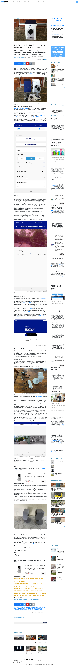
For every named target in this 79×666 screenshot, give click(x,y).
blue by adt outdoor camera (36, 609)
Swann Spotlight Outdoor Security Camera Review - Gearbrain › (27, 580)
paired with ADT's (39, 396)
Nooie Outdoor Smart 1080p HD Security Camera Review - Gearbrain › (28, 588)
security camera (30, 607)
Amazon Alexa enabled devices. (31, 318)
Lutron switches (17, 299)
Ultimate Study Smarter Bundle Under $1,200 (59, 465)
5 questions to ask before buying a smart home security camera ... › (28, 583)
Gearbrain (60, 564)
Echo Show (30, 308)
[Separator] (33, 63)
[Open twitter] (24, 659)
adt (20, 607)
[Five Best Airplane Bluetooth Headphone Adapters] (31, 648)
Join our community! (56, 34)
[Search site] (77, 2)
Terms (52, 664)
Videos (39, 1)
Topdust (38, 659)
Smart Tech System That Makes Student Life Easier (59, 461)
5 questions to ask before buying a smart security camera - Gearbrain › (28, 590)
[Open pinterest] (27, 659)
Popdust (35, 659)
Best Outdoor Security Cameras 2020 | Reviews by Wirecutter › (27, 599)
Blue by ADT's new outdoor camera (21, 108)
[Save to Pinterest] (27, 63)
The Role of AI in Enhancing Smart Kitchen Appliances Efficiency (31, 643)
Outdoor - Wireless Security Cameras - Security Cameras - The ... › (27, 601)
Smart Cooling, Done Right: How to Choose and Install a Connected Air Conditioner (59, 79)
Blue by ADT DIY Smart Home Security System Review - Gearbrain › (27, 586)
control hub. (58, 275)
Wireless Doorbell (57, 111)
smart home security (18, 609)
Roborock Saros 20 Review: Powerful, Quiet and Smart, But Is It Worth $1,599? (57, 523)
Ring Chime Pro (55, 112)
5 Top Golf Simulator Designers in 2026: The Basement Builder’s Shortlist (61, 573)
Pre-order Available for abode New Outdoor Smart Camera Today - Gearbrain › (30, 593)
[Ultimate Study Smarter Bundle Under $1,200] (52, 466)
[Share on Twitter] (24, 63)
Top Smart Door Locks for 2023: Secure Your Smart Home (59, 65)
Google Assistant (19, 318)
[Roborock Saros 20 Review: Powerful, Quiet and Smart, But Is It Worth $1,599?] (58, 519)
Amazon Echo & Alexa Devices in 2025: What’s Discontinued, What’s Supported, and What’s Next (60, 84)
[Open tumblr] (31, 659)
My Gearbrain (15, 1)
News (36, 1)
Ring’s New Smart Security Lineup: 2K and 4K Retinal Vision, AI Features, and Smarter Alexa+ (59, 70)
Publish (45, 622)
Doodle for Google (54, 108)
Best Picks (21, 1)
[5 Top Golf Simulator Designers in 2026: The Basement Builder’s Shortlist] (53, 572)
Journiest (35, 660)
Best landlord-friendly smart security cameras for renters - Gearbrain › (28, 578)
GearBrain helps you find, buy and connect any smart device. (60, 552)
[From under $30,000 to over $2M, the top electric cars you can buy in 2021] (19, 637)
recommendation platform (57, 25)
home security (24, 607)
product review (26, 609)
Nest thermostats (42, 298)
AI (55, 335)
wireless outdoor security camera (21, 608)
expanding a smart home (57, 371)
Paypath (39, 660)
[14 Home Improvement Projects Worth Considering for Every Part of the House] (53, 566)
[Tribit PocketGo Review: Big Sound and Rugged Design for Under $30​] (58, 494)
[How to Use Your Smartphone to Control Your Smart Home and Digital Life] (53, 75)
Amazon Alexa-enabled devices (20, 305)
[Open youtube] (29, 659)
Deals (29, 1)
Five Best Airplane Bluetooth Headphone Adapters (30, 653)
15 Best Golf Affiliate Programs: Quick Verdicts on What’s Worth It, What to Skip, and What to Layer (59, 474)
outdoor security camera (39, 607)
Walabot (59, 108)
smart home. (33, 543)
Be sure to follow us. (56, 452)
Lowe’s (62, 376)
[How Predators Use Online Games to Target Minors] (53, 579)
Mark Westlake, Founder (19, 57)
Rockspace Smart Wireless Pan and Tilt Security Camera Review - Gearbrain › (29, 591)
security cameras (29, 67)
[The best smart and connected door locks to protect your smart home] (53, 66)
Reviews (25, 1)
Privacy (49, 664)
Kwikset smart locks (26, 299)
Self (38, 641)
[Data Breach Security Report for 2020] (19, 648)
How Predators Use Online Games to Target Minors (60, 579)
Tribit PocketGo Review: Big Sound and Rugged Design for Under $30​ (57, 498)
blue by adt (16, 607)
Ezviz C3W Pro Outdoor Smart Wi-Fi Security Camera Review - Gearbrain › (29, 595)
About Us (42, 1)
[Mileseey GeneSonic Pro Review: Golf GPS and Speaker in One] (42, 648)
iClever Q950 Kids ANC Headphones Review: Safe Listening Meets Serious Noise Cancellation (57, 514)
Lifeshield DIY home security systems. (40, 116)
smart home (31, 608)
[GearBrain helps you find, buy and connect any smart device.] (53, 550)
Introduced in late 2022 (54, 210)
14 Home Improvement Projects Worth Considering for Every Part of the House (60, 567)
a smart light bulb (61, 180)
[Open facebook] (26, 659)
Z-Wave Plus (24, 302)
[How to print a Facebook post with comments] (42, 637)
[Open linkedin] (32, 659)
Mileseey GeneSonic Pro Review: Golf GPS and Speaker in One (42, 653)
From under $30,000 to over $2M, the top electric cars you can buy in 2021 (18, 643)
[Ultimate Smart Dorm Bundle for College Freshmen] (52, 470)
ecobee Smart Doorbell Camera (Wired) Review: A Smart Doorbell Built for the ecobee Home (57, 489)
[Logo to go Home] (6, 1)
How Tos (32, 1)
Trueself (42, 659)
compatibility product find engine (56, 440)
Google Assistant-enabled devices (26, 311)
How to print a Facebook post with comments (42, 643)
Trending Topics (57, 105)
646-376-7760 (16, 660)
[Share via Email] (30, 63)
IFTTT (30, 302)
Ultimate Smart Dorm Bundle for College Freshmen (58, 470)
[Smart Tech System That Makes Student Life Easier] (52, 462)
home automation (38, 608)
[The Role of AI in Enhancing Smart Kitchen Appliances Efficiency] (31, 637)
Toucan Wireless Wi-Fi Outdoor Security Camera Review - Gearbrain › (28, 581)
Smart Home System (57, 109)
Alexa (56, 188)
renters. (17, 486)
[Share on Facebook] (18, 63)
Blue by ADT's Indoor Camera (33, 408)
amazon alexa (17, 610)
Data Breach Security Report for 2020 (18, 653)
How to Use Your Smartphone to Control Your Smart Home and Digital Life (59, 75)
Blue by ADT (30, 73)
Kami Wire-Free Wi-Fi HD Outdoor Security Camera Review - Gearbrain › (28, 585)
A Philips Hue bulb (54, 185)
